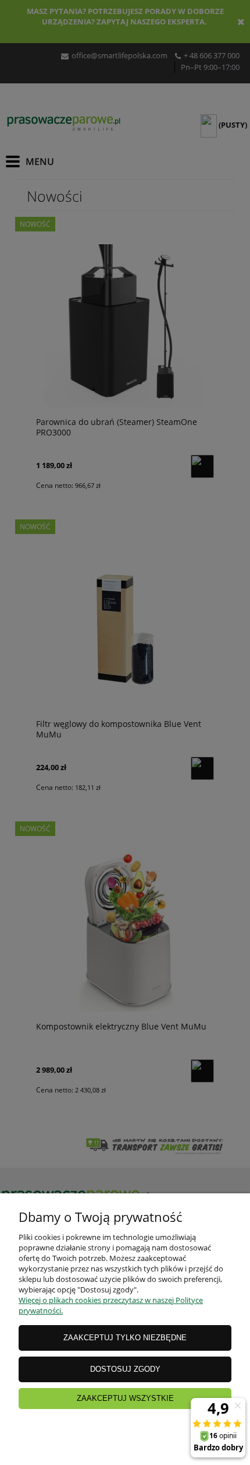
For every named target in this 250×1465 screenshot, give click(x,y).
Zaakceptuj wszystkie (125, 1398)
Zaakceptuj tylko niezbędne (125, 1337)
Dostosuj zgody (125, 1369)
